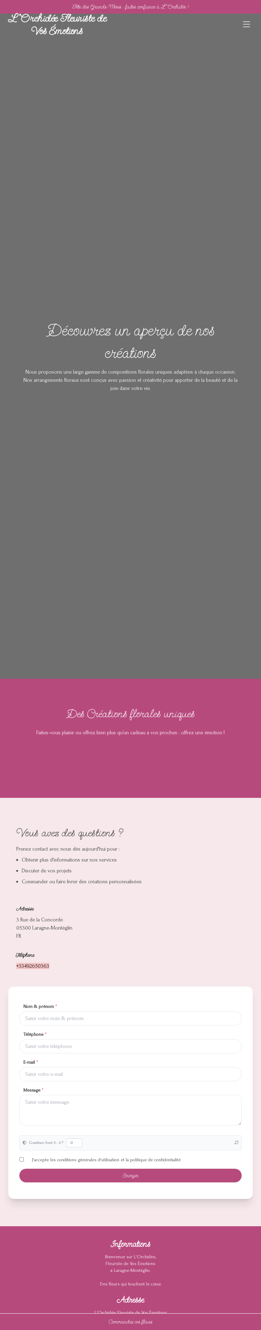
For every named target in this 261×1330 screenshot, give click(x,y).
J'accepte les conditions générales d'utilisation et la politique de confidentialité (106, 1159)
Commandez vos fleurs (131, 1322)
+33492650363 (32, 966)
